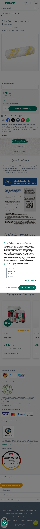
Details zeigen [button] (30, 280)
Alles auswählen (27, 287)
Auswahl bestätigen (11, 288)
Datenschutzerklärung (10, 265)
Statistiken (10, 274)
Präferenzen (11, 271)
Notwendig (10, 269)
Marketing (10, 276)
